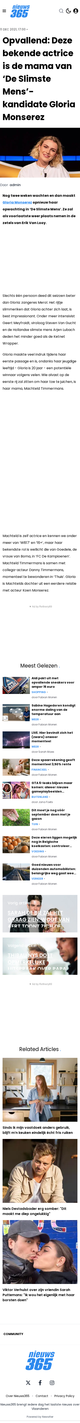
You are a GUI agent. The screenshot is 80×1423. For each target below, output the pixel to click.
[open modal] (75, 10)
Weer (35, 719)
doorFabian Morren (44, 697)
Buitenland (40, 797)
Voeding (38, 851)
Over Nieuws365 (17, 1396)
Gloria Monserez (17, 202)
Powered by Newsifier (40, 1417)
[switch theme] (68, 11)
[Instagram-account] (52, 1382)
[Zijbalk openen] (4, 10)
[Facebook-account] (40, 1382)
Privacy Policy (64, 1396)
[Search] (61, 10)
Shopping (39, 692)
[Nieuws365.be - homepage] (20, 11)
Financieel (39, 769)
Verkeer (37, 878)
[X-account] (28, 1382)
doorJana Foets (42, 802)
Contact (42, 1396)
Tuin (35, 824)
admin (15, 185)
